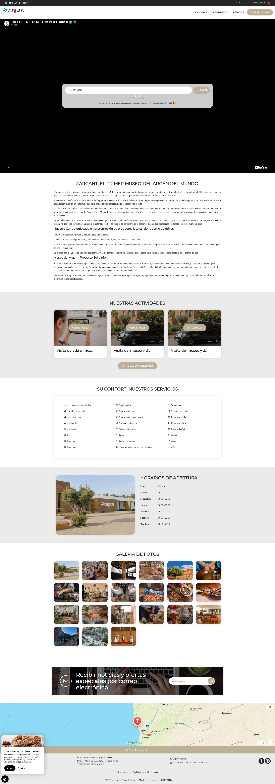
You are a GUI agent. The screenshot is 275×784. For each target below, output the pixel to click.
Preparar (21, 768)
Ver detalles (80, 327)
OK (211, 681)
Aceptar (9, 768)
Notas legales (122, 772)
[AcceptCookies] (5, 779)
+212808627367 (179, 759)
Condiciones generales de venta (145, 772)
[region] (22, 754)
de (71, 90)
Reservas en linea (260, 12)
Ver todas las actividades (138, 366)
